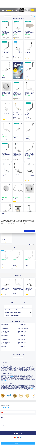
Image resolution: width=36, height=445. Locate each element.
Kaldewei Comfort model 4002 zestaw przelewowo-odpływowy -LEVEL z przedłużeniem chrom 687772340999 (6, 93)
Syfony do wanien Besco (4, 327)
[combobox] (8, 16)
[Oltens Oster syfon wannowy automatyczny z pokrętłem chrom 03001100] (29, 67)
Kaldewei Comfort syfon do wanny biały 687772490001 (29, 195)
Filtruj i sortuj (17, 443)
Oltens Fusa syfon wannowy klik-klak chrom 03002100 (29, 113)
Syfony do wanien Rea (21, 336)
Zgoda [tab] (6, 215)
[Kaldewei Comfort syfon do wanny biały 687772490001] (29, 189)
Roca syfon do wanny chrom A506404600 (28, 52)
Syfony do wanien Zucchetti (22, 349)
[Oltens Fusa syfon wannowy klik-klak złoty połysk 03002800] (6, 26)
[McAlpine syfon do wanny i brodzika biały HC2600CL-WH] (29, 87)
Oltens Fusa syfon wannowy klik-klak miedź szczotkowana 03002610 (17, 93)
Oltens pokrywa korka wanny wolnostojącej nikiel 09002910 (29, 32)
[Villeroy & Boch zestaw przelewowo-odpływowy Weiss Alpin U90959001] (18, 148)
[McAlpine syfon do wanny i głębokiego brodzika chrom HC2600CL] (6, 128)
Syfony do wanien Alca (4, 324)
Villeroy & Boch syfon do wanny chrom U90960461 (17, 52)
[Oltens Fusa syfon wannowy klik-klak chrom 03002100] (29, 108)
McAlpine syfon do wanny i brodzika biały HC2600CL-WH (29, 93)
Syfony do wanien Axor (4, 325)
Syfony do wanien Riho (21, 338)
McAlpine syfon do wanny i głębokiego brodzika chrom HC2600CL (6, 134)
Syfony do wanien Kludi (4, 349)
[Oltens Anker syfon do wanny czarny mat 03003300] (18, 26)
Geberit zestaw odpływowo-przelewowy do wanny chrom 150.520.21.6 (29, 174)
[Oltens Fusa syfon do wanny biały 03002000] (18, 128)
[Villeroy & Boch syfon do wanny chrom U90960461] (18, 47)
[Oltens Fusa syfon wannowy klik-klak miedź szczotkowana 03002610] (18, 87)
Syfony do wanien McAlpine (22, 327)
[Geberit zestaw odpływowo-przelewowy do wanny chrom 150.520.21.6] (29, 169)
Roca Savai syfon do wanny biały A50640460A (6, 73)
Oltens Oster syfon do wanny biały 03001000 (5, 52)
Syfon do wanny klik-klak (18, 357)
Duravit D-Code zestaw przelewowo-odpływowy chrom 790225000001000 (17, 195)
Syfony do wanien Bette (4, 328)
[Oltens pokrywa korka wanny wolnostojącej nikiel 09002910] (29, 26)
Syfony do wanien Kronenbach (22, 324)
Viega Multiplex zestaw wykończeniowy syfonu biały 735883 (5, 235)
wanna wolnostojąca (10, 376)
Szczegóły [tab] (18, 215)
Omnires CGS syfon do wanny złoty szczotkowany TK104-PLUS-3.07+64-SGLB (17, 113)
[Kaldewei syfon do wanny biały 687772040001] (18, 169)
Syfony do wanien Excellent (5, 336)
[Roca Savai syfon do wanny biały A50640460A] (6, 67)
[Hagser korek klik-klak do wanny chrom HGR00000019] (18, 209)
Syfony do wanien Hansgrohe (5, 342)
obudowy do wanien (5, 380)
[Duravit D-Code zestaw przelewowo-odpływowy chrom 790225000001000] (18, 189)
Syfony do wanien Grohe (4, 339)
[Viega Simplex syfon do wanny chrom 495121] (6, 108)
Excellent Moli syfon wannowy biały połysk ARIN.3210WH (5, 174)
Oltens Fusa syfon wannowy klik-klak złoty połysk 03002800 (6, 32)
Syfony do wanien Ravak (21, 335)
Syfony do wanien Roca (21, 339)
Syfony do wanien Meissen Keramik (23, 328)
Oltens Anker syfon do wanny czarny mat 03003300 (17, 32)
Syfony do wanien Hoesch (5, 343)
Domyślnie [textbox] (6, 16)
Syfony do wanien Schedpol (22, 343)
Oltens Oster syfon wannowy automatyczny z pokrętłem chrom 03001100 (29, 73)
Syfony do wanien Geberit (5, 338)
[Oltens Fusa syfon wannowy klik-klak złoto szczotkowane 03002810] (6, 148)
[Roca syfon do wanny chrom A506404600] (29, 47)
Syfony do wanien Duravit (5, 335)
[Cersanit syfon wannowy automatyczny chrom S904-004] (6, 209)
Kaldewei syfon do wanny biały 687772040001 (17, 174)
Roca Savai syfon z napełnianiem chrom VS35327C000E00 (28, 134)
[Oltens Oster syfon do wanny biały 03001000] (6, 47)
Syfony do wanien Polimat (22, 332)
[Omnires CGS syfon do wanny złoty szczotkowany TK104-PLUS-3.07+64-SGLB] (18, 108)
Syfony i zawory (5, 13)
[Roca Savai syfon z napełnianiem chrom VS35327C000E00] (29, 128)
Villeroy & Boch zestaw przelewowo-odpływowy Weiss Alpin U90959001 (17, 154)
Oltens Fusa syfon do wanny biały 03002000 (17, 134)
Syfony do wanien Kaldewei (5, 347)
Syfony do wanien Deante (5, 332)
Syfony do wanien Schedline (22, 342)
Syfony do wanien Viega (21, 346)
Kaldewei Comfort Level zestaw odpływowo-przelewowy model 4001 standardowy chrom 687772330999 (6, 195)
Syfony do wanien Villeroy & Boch (23, 347)
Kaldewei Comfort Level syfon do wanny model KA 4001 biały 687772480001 (29, 154)
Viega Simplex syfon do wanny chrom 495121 (5, 113)
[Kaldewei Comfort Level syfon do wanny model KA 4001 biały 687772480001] (29, 148)
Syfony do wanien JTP (4, 346)
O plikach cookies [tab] (30, 215)
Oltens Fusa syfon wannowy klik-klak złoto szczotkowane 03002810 (6, 154)
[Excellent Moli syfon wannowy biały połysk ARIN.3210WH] (6, 169)
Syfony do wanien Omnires (22, 331)
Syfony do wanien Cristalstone (5, 331)
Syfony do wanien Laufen (22, 325)
